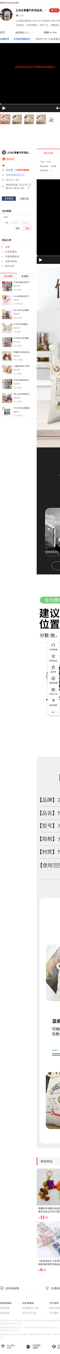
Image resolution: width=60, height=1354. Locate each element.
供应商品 (22, 32)
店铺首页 (4, 39)
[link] (4, 39)
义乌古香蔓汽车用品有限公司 (30, 10)
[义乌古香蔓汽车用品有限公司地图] (28, 188)
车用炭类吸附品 (22, 39)
